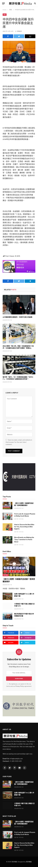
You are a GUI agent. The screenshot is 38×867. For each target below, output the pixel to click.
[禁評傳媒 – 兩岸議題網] (20, 3)
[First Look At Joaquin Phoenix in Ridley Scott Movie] (7, 516)
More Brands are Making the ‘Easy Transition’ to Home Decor (24, 540)
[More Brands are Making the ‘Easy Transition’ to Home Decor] (7, 539)
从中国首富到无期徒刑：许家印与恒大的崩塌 (17, 317)
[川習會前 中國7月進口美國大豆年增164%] (7, 606)
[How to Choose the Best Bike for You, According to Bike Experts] (7, 527)
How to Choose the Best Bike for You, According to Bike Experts (24, 527)
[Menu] (3, 3)
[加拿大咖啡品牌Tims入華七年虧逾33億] (7, 596)
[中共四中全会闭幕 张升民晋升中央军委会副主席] (19, 51)
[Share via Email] (30, 36)
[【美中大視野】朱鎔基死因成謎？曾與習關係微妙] (7, 505)
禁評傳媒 (5, 575)
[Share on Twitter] (19, 36)
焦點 (4, 14)
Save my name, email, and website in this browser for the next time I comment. (19, 442)
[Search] (35, 3)
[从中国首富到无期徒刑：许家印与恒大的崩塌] (19, 305)
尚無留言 (19, 31)
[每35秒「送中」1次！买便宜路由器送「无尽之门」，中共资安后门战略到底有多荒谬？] (19, 364)
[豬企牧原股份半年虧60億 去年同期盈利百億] (7, 616)
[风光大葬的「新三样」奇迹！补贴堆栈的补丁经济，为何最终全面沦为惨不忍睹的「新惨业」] (19, 333)
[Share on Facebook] (8, 36)
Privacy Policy (20, 686)
